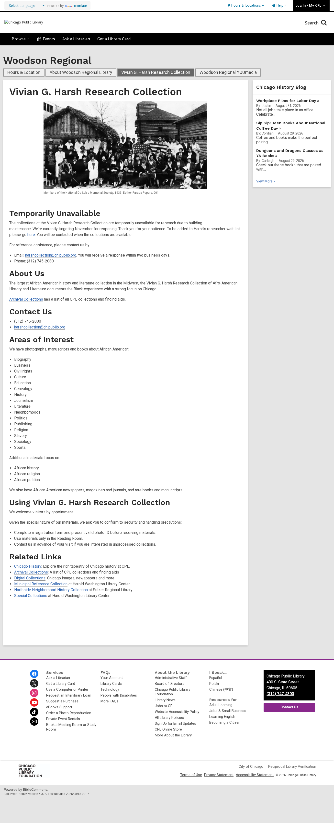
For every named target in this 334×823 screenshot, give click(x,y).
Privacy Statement (219, 775)
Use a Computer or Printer (67, 689)
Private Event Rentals (63, 719)
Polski (214, 683)
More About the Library (173, 735)
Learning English (222, 716)
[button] (245, 5)
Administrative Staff (171, 678)
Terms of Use (191, 775)
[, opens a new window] (34, 777)
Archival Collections (26, 299)
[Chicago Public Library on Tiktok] (34, 712)
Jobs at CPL (165, 706)
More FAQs (109, 701)
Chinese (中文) (221, 689)
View (266, 181)
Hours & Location (23, 72)
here (31, 234)
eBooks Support (59, 707)
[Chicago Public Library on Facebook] (34, 674)
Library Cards (111, 683)
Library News (165, 700)
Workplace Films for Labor (286, 100)
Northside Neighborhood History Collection (51, 589)
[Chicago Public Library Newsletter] (34, 721)
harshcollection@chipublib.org (50, 255)
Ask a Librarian (76, 39)
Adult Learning (220, 705)
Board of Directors (169, 683)
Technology (109, 689)
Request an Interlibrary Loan (68, 695)
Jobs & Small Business (227, 711)
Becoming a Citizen (224, 722)
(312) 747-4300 (280, 693)
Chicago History (27, 566)
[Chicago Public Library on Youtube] (34, 702)
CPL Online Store (168, 729)
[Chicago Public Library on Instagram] (34, 693)
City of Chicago (251, 766)
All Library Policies (169, 717)
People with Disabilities (118, 695)
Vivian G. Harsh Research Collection (155, 72)
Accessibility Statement (255, 775)
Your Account (111, 678)
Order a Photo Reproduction (68, 713)
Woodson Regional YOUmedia (228, 72)
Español (215, 678)
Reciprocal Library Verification (292, 766)
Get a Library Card (114, 39)
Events (49, 39)
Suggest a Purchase (62, 701)
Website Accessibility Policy (177, 712)
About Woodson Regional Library (81, 72)
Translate (80, 6)
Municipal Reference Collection (40, 584)
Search (312, 23)
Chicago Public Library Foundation (172, 691)
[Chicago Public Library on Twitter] (34, 683)
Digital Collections (29, 578)
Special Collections (30, 595)
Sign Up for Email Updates (175, 723)
